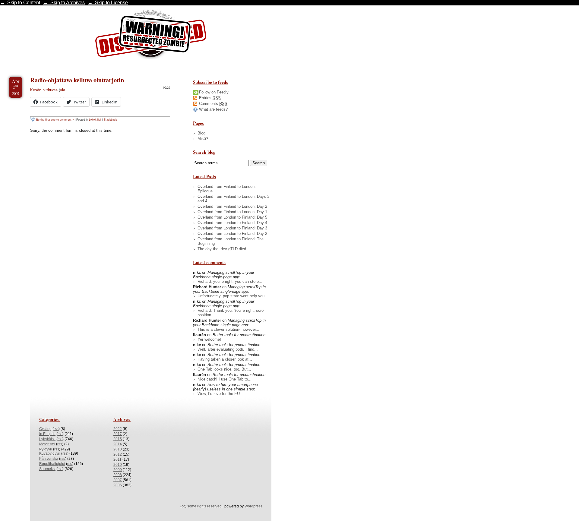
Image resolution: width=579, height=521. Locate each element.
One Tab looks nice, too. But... (224, 369)
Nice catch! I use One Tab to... (225, 379)
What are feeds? (213, 109)
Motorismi (47, 444)
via (62, 90)
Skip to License (111, 2)
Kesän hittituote (44, 90)
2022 (117, 429)
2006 (117, 485)
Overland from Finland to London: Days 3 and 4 (233, 198)
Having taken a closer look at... (225, 359)
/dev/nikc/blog (150, 35)
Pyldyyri (45, 449)
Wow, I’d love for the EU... (220, 393)
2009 (117, 470)
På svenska (48, 458)
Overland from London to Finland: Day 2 (232, 233)
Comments (213, 103)
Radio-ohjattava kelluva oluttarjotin (77, 79)
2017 (117, 434)
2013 (117, 449)
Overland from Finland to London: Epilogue (227, 188)
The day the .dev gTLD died (222, 249)
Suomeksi (47, 469)
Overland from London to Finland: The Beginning (231, 241)
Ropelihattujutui (52, 464)
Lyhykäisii (95, 119)
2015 (117, 439)
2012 (117, 454)
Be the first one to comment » (55, 119)
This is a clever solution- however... (228, 329)
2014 (117, 444)
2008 (117, 475)
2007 (117, 480)
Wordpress (253, 506)
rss (56, 429)
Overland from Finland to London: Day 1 (232, 212)
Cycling (45, 429)
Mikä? (203, 138)
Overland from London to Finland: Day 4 (232, 222)
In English (47, 434)
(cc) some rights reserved (201, 506)
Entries (210, 98)
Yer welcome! (209, 339)
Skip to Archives (67, 2)
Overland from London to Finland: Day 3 (232, 228)
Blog (201, 133)
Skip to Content (23, 2)
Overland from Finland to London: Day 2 (232, 206)
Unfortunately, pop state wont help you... (233, 296)
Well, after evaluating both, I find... (228, 349)
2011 (117, 459)
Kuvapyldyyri (49, 453)
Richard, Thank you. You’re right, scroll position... (231, 312)
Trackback (110, 119)
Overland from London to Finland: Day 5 (232, 217)
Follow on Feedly (214, 92)
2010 (117, 465)
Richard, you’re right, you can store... (230, 281)
